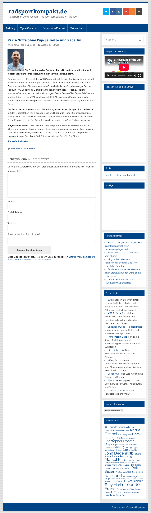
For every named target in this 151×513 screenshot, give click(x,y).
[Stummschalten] (134, 75)
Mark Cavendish (112, 463)
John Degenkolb (119, 453)
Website (12, 223)
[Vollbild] (139, 75)
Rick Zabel (127, 476)
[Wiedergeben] (108, 75)
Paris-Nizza (135, 465)
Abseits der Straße (50, 45)
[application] (124, 67)
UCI (113, 492)
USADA (120, 493)
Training (10, 28)
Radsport (114, 475)
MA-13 (111, 360)
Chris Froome (128, 438)
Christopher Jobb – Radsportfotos (125, 327)
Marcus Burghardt (135, 460)
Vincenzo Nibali (132, 492)
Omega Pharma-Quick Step (117, 465)
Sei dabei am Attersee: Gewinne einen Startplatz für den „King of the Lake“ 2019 (123, 272)
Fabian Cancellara (124, 447)
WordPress (127, 507)
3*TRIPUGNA (114, 313)
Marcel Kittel (116, 459)
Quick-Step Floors (134, 472)
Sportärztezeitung (117, 380)
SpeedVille (113, 373)
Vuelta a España (115, 495)
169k (110, 300)
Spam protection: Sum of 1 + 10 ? (24, 234)
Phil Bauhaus (120, 472)
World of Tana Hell (117, 390)
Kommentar (14, 171)
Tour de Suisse (124, 490)
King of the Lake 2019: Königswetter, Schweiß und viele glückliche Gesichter (121, 262)
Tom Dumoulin (135, 481)
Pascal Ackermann (123, 468)
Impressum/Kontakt (54, 28)
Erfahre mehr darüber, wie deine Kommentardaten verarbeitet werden (51, 258)
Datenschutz (77, 28)
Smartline (140, 507)
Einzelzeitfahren (122, 445)
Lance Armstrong (122, 456)
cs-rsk (33, 45)
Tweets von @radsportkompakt (120, 175)
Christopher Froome (119, 441)
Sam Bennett (117, 478)
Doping (110, 444)
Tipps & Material (28, 28)
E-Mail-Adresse (16, 212)
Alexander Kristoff (122, 431)
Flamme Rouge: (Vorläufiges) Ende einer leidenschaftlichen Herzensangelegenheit (124, 246)
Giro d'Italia (130, 449)
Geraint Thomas (116, 450)
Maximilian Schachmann (128, 463)
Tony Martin (114, 485)
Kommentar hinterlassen (23, 148)
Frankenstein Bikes (117, 337)
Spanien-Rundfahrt (131, 479)
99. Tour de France (115, 427)
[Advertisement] (124, 208)
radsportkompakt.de (38, 11)
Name (11, 201)
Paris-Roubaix (110, 468)
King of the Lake (116, 350)
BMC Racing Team (125, 435)
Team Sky (122, 481)
